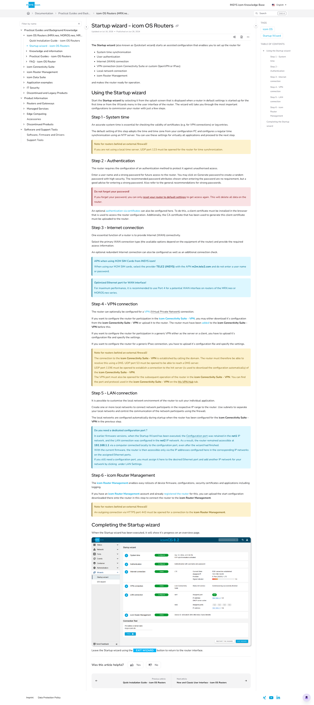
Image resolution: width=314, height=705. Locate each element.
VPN (147, 312)
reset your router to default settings (164, 197)
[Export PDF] (241, 37)
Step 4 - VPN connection (276, 89)
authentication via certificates (123, 211)
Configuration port (197, 436)
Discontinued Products (40, 124)
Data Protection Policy (49, 697)
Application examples (40, 82)
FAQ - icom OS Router (42, 61)
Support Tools (35, 140)
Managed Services (38, 108)
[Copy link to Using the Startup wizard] (151, 93)
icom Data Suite (36, 77)
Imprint (30, 697)
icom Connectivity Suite (40, 67)
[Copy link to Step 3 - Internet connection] (148, 228)
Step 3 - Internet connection (278, 79)
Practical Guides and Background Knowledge (74, 13)
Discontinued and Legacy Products (47, 93)
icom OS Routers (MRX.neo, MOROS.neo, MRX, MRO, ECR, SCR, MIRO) (112, 13)
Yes (138, 665)
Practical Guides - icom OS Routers (50, 56)
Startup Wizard (272, 36)
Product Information (36, 98)
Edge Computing (36, 114)
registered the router (176, 494)
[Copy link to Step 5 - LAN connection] (142, 393)
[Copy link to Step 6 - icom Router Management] (160, 475)
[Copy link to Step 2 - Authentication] (140, 161)
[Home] (33, 5)
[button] (270, 13)
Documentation (44, 13)
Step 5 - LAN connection (276, 99)
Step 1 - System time (278, 58)
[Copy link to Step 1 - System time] (134, 117)
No (156, 665)
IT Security (33, 88)
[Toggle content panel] (256, 26)
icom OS (268, 29)
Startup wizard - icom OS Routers (49, 46)
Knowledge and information (45, 51)
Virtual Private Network (165, 312)
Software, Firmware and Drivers (45, 135)
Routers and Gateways (40, 103)
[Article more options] (248, 37)
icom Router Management (42, 72)
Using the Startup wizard (278, 50)
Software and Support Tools (41, 129)
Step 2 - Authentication (277, 68)
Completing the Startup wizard (278, 123)
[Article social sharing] (234, 37)
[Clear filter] (79, 23)
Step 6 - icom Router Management (276, 111)
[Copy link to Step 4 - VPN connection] (142, 304)
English (280, 4)
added (205, 323)
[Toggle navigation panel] (86, 27)
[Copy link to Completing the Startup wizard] (165, 525)
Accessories (34, 119)
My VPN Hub (185, 382)
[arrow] (263, 50)
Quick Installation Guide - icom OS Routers (54, 40)
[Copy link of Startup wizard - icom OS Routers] (177, 26)
